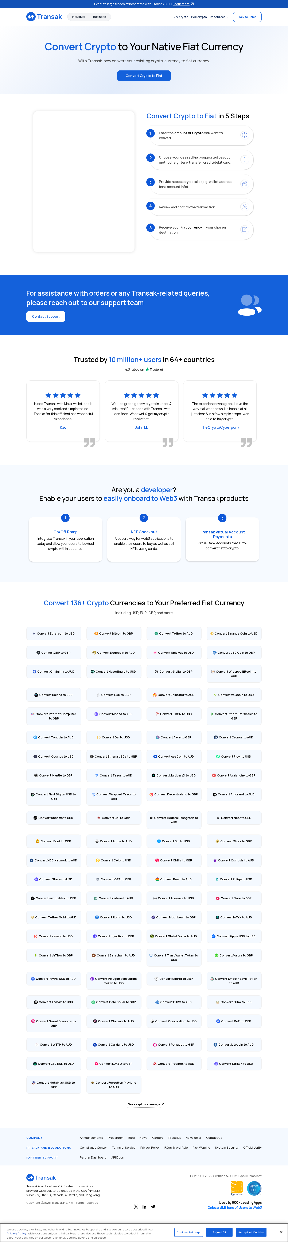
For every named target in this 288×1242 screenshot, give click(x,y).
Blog (131, 1138)
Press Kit (174, 1138)
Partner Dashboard (93, 1157)
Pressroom (116, 1138)
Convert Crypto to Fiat (144, 75)
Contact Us (214, 1138)
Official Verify (252, 1147)
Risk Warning (201, 1147)
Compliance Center (93, 1147)
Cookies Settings (189, 1232)
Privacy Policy (150, 1147)
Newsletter (193, 1138)
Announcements (91, 1138)
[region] (144, 1232)
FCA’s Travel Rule (176, 1147)
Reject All (219, 1232)
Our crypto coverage (144, 1104)
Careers (158, 1138)
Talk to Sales (247, 17)
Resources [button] (218, 17)
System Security (226, 1147)
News (143, 1138)
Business (99, 17)
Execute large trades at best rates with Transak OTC (142, 4)
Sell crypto (199, 17)
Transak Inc (59, 1203)
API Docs (117, 1157)
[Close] (281, 1232)
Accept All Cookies (251, 1232)
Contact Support (46, 316)
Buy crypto (180, 17)
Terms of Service (124, 1147)
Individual (78, 17)
